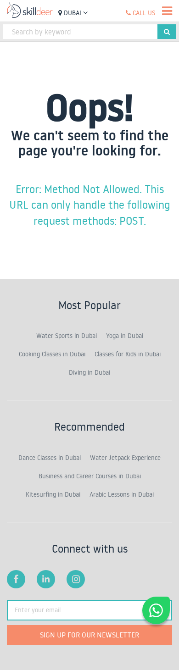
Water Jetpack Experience (125, 458)
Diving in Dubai (89, 372)
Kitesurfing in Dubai (53, 494)
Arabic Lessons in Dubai (122, 494)
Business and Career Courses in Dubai (90, 476)
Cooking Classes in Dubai (52, 354)
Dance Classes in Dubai (49, 458)
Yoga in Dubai (124, 336)
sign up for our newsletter (89, 634)
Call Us (143, 13)
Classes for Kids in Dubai (128, 354)
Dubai (72, 13)
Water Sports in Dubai (66, 336)
